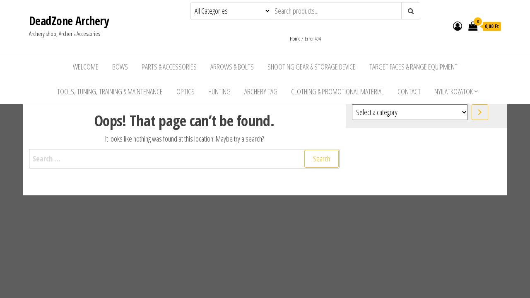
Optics (185, 91)
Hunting (219, 91)
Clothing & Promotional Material (337, 91)
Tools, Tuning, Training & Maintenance (110, 91)
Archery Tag (260, 91)
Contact (409, 91)
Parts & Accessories (169, 67)
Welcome (86, 67)
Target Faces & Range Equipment (413, 67)
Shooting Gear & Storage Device (311, 67)
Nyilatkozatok (453, 91)
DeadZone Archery (68, 21)
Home (295, 38)
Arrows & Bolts (232, 67)
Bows (120, 67)
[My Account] (457, 25)
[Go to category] (480, 112)
